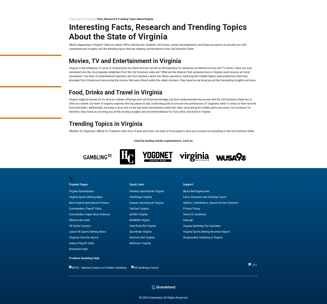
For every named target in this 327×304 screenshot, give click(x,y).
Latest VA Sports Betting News (87, 231)
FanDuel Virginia (139, 208)
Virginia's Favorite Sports (84, 237)
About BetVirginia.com (196, 191)
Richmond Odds (78, 249)
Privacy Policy (191, 208)
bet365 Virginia (138, 214)
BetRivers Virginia (140, 243)
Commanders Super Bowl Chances (89, 214)
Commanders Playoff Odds (85, 208)
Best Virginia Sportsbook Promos (89, 202)
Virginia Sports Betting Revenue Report (206, 231)
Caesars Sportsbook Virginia (146, 202)
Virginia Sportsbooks (81, 191)
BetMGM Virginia (139, 220)
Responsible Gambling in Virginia (202, 237)
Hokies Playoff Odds (81, 243)
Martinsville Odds (79, 220)
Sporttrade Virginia (140, 231)
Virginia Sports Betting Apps (86, 197)
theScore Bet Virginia (141, 237)
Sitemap (188, 220)
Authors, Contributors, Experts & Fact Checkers (211, 202)
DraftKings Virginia (140, 197)
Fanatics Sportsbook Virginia (146, 191)
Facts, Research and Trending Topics (205, 197)
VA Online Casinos (80, 226)
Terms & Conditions (194, 214)
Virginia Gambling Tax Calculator (202, 226)
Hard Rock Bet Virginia (142, 226)
